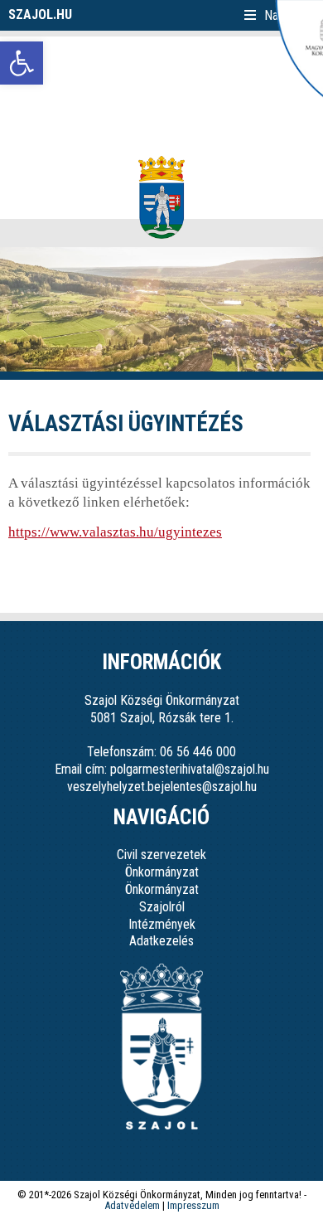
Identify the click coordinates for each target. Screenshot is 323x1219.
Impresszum (193, 1205)
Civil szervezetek (161, 854)
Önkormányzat (162, 872)
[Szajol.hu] (162, 197)
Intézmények (161, 924)
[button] (21, 63)
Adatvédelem (132, 1205)
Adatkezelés (161, 941)
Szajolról (162, 907)
